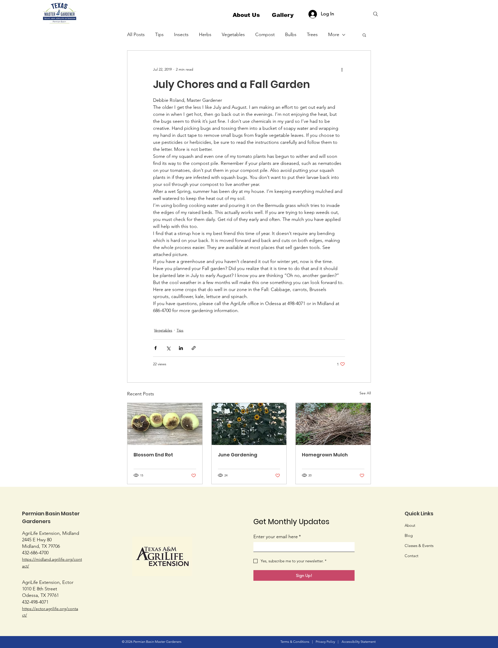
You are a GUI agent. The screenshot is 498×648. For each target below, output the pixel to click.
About (410, 525)
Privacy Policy (325, 642)
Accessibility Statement (359, 642)
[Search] (375, 14)
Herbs (205, 34)
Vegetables (233, 34)
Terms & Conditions (294, 642)
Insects (181, 34)
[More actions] (342, 69)
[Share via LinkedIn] (180, 348)
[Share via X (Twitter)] (168, 348)
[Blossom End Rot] (164, 424)
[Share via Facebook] (155, 348)
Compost (265, 34)
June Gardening (237, 454)
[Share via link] (193, 348)
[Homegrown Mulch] (333, 424)
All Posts (136, 34)
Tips (159, 34)
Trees (312, 34)
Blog (409, 535)
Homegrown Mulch (325, 454)
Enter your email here (277, 536)
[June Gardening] (249, 424)
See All (365, 393)
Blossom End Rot (153, 454)
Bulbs (290, 34)
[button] (364, 35)
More (333, 34)
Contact (411, 555)
